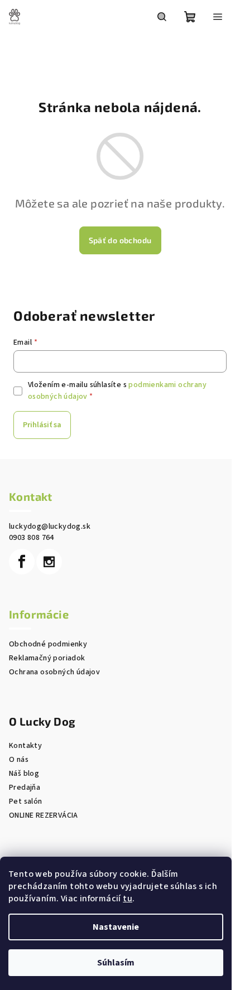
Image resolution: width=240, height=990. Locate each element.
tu (127, 898)
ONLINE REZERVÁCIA (43, 815)
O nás (18, 759)
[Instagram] (49, 561)
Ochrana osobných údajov (54, 672)
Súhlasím (116, 963)
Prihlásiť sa (42, 425)
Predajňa (24, 787)
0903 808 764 (31, 537)
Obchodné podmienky (48, 644)
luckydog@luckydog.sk (49, 526)
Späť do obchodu (120, 240)
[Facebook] (22, 561)
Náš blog (24, 773)
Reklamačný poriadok (47, 658)
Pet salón (25, 801)
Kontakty (25, 745)
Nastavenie (116, 927)
